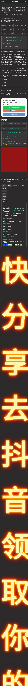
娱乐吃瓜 (11, 128)
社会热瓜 (11, 126)
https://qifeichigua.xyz (8, 228)
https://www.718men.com (9, 220)
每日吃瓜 (20, 14)
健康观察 (4, 196)
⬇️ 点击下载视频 (14, 114)
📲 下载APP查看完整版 (14, 107)
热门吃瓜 (17, 123)
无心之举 (4, 199)
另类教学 (4, 191)
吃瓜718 (7, 175)
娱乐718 (3, 185)
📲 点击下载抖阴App (14, 110)
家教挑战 (4, 188)
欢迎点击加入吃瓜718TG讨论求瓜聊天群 (11, 141)
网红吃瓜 (4, 126)
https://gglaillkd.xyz (7, 231)
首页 (2, 18)
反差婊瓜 (23, 126)
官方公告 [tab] (5, 201)
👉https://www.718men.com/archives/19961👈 (13, 210)
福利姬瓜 (17, 126)
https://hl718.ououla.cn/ (8, 239)
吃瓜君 (7, 14)
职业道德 (9, 185)
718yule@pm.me (6, 47)
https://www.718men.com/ (16, 37)
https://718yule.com (7, 223)
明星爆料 (23, 123)
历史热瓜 (17, 128)
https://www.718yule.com (15, 40)
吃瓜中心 (4, 123)
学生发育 (4, 193)
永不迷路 (23, 128)
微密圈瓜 (4, 128)
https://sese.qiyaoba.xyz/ (8, 236)
